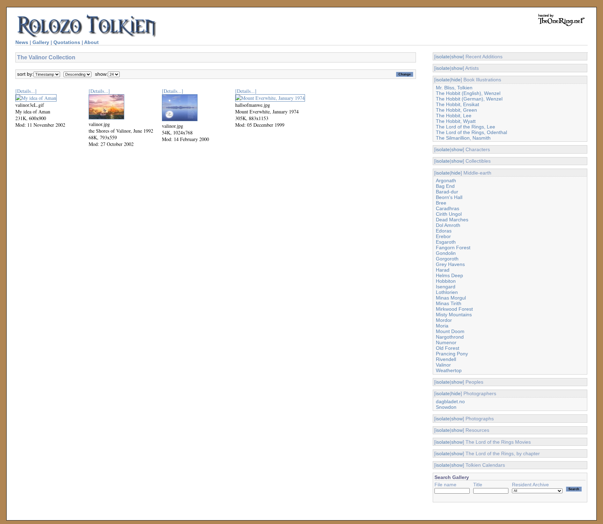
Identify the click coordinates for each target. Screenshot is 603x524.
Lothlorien (447, 292)
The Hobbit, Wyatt (456, 121)
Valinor (443, 365)
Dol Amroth (448, 225)
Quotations (66, 42)
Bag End (445, 186)
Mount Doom (450, 331)
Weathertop (449, 370)
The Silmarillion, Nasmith (463, 138)
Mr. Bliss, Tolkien (454, 87)
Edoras (444, 231)
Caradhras (447, 208)
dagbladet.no (450, 401)
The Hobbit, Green (456, 110)
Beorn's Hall (449, 197)
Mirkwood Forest (454, 309)
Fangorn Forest (453, 247)
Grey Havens (450, 264)
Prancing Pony (452, 353)
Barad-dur (447, 191)
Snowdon (446, 407)
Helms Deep (449, 275)
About (91, 42)
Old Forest (447, 348)
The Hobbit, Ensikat (457, 104)
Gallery (40, 42)
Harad (442, 270)
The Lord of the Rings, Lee (465, 127)
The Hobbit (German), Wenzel (469, 99)
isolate (443, 56)
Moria (442, 326)
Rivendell (446, 359)
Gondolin (446, 253)
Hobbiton (446, 281)
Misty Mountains (454, 314)
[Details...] (26, 91)
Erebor (443, 236)
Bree (441, 203)
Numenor (446, 342)
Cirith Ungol (449, 214)
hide (456, 79)
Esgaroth (446, 242)
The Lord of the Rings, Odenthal (471, 132)
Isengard (445, 286)
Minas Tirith (448, 303)
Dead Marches (452, 219)
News (21, 42)
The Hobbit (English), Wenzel (468, 93)
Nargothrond (450, 337)
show (457, 56)
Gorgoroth (447, 258)
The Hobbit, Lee (453, 115)
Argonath (446, 180)
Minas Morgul (451, 298)
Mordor (444, 320)
